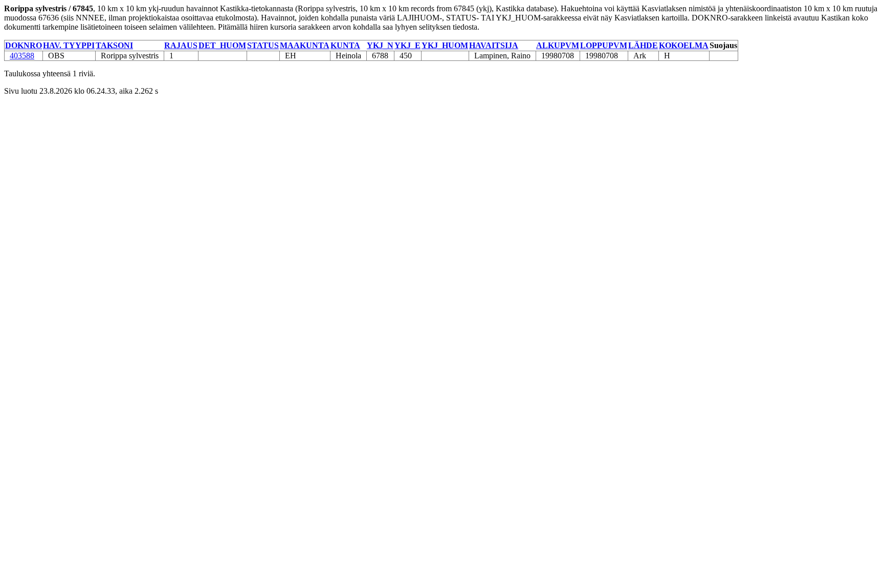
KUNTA (345, 45)
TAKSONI (114, 45)
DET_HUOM (222, 45)
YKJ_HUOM (445, 45)
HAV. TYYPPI (69, 45)
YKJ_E (407, 45)
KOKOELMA (684, 45)
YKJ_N (380, 45)
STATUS (263, 45)
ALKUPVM (557, 45)
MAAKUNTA (304, 45)
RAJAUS (180, 45)
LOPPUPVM (603, 45)
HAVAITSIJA (493, 45)
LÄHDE (643, 45)
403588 (22, 55)
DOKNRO (23, 45)
